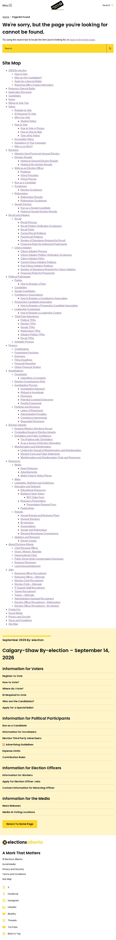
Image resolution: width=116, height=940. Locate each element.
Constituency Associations (28, 294)
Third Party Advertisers (26, 316)
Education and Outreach (27, 486)
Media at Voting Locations (18, 812)
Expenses (19, 356)
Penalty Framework (31, 403)
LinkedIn (12, 907)
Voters (11, 106)
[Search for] (58, 48)
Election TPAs (28, 323)
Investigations (15, 370)
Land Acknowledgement (27, 566)
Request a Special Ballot (21, 88)
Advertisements (29, 472)
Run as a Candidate (25, 182)
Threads (12, 920)
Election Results (23, 157)
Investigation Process (25, 385)
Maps (17, 479)
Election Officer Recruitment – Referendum (37, 602)
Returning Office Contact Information (33, 85)
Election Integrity (17, 425)
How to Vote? (10, 682)
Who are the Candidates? (28, 77)
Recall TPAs (27, 338)
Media (17, 465)
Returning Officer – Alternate (29, 577)
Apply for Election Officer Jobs (21, 781)
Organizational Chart (25, 555)
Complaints (20, 374)
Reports (18, 512)
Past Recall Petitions (32, 237)
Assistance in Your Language (30, 143)
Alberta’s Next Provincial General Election (37, 153)
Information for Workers (17, 775)
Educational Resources (33, 490)
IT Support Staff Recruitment (29, 588)
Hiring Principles (29, 175)
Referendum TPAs (30, 331)
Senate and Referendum (34, 530)
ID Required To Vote (25, 114)
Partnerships (27, 508)
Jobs (11, 569)
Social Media (15, 613)
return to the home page (82, 39)
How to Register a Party (33, 284)
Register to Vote (23, 110)
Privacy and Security (19, 616)
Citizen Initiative (23, 247)
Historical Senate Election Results (39, 211)
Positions (26, 171)
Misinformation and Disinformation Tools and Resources (50, 457)
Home (6, 17)
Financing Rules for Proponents (38, 273)
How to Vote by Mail (31, 132)
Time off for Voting (30, 135)
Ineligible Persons (24, 342)
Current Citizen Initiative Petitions (38, 262)
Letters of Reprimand (32, 410)
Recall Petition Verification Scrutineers (41, 226)
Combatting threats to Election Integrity (35, 432)
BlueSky (12, 913)
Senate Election (23, 204)
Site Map (13, 624)
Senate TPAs (28, 327)
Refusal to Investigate (32, 392)
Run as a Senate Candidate (35, 208)
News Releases (29, 468)
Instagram (13, 900)
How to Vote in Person (32, 128)
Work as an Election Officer (29, 168)
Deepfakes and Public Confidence (32, 436)
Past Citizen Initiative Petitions (37, 266)
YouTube (13, 927)
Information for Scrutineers (19, 732)
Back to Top (14, 933)
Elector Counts (28, 540)
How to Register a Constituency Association (44, 298)
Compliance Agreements (34, 417)
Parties (18, 280)
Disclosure (26, 396)
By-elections (27, 522)
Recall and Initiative (19, 215)
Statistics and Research (27, 537)
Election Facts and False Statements (40, 454)
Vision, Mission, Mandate (27, 551)
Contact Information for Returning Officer (28, 788)
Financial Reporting (25, 363)
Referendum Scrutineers (34, 200)
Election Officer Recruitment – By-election (36, 606)
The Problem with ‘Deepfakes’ (37, 439)
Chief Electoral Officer (26, 548)
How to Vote (20, 74)
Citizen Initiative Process (34, 251)
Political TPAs (28, 320)
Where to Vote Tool (18, 103)
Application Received (19, 92)
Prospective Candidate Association (33, 302)
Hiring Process (28, 179)
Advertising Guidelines (19, 744)
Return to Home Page (19, 824)
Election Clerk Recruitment (28, 580)
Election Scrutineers (31, 190)
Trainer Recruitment (25, 591)
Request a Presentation (33, 501)
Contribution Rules (13, 757)
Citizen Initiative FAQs (32, 258)
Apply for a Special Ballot (28, 81)
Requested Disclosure (32, 421)
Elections (13, 150)
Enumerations (28, 526)
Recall (17, 219)
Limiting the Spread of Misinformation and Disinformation (51, 450)
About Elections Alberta (21, 544)
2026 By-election (17, 70)
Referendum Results (32, 197)
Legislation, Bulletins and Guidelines (34, 483)
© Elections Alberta (12, 859)
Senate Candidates (24, 291)
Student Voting (28, 121)
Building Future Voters (32, 493)
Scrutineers (20, 186)
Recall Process (29, 222)
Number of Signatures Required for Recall (43, 240)
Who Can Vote (22, 117)
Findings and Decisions (27, 407)
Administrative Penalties (34, 414)
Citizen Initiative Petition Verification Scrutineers (46, 255)
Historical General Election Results (39, 161)
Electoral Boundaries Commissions (39, 533)
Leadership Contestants (27, 309)
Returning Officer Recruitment (30, 573)
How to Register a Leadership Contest (41, 313)
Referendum (21, 193)
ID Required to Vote (14, 695)
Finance (12, 345)
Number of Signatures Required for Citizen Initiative (48, 269)
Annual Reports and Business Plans (40, 515)
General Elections (30, 519)
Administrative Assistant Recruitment (34, 598)
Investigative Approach (33, 389)
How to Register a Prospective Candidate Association (49, 305)
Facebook (13, 893)
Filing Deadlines (23, 360)
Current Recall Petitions (33, 233)
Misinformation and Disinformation (32, 446)
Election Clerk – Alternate (28, 584)
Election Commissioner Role (29, 381)
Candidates (14, 96)
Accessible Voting (24, 139)
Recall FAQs (27, 229)
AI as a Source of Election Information (41, 443)
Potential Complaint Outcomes (37, 399)
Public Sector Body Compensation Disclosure (38, 559)
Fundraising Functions (26, 352)
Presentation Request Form (41, 504)
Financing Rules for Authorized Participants (44, 244)
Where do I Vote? (12, 688)
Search (106, 5)
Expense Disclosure (25, 562)
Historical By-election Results (36, 164)
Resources (14, 461)
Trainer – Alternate (24, 595)
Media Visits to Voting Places (36, 475)
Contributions (21, 349)
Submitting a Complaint (33, 378)
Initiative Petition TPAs (33, 334)
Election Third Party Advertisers (21, 738)
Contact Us (14, 609)
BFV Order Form (35, 497)
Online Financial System (27, 367)
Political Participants (19, 276)
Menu (5, 5)
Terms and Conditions (20, 620)
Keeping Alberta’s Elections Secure (33, 428)
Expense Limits (11, 751)
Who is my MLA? (23, 146)
